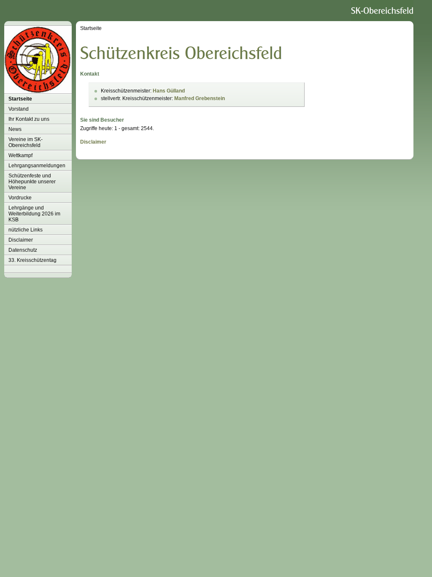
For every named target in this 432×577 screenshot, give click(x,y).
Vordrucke (20, 198)
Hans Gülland (169, 91)
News (15, 129)
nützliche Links (25, 230)
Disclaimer (20, 240)
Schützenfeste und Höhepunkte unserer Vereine (32, 182)
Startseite (20, 99)
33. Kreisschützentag (32, 260)
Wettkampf (20, 155)
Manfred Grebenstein (199, 98)
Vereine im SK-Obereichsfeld (25, 142)
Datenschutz (22, 250)
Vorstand (18, 109)
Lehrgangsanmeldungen (36, 166)
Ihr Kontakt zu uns (28, 119)
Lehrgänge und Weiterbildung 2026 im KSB (34, 214)
